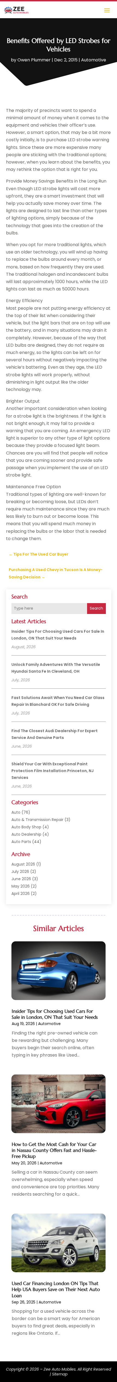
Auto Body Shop (26, 827)
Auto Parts (21, 841)
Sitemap (59, 1374)
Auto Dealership (26, 834)
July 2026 (20, 871)
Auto (15, 812)
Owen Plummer (34, 60)
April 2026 (20, 893)
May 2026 (20, 886)
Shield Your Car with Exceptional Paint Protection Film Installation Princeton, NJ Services (52, 770)
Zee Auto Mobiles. (60, 1369)
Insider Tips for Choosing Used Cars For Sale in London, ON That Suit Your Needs (55, 1014)
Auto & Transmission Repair (37, 819)
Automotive (93, 60)
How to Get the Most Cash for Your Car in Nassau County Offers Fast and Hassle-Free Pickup (54, 1150)
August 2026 (23, 864)
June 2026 (21, 879)
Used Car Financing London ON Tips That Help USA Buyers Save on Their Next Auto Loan (56, 1289)
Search (96, 608)
